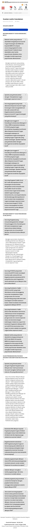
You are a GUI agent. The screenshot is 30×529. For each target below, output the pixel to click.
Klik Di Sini (6, 30)
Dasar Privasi (5, 526)
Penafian (22, 526)
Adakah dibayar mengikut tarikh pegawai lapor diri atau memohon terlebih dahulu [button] (14, 472)
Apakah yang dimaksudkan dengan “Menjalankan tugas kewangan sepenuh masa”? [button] (13, 97)
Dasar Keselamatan (14, 526)
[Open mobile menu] (3, 8)
